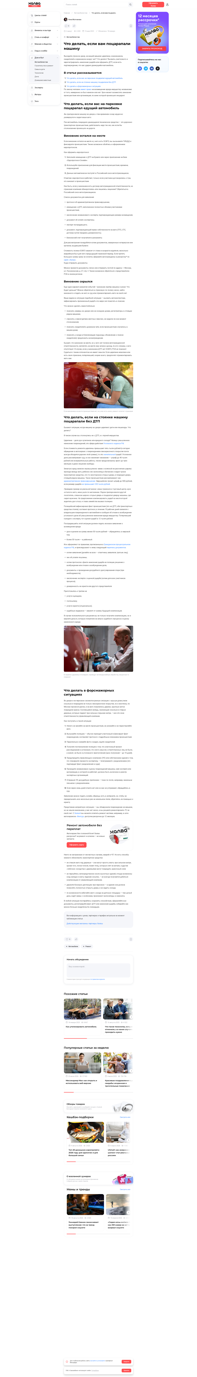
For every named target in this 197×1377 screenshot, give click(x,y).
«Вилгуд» (80, 816)
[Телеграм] (146, 68)
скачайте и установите (97, 1361)
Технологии (39, 73)
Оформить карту (76, 845)
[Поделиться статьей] (74, 26)
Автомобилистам (41, 62)
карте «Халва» (70, 260)
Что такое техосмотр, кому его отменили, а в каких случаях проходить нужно (119, 1029)
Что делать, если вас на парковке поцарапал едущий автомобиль (95, 78)
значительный (110, 454)
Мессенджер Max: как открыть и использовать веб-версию (81, 1081)
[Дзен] (158, 68)
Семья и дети (40, 69)
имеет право (86, 89)
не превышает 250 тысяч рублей (96, 484)
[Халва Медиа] (34, 4)
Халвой (77, 813)
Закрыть (126, 1361)
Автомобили (72, 947)
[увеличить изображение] (98, 385)
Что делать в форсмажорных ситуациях (84, 86)
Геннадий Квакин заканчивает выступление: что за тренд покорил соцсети (84, 1225)
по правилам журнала (97, 979)
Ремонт (87, 947)
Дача (37, 76)
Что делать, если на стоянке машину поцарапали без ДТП (91, 82)
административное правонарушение (79, 481)
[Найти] (130, 4)
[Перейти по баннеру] (152, 33)
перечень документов (116, 547)
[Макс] (140, 68)
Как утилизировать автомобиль (81, 1027)
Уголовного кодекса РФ (113, 443)
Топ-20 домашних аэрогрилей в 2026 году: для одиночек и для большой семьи (84, 1152)
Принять (126, 1370)
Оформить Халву (153, 4)
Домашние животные (43, 80)
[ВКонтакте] (152, 68)
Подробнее (95, 1370)
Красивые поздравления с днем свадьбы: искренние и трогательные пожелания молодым (120, 1083)
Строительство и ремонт (44, 66)
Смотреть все (125, 1117)
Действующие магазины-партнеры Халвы (85, 923)
